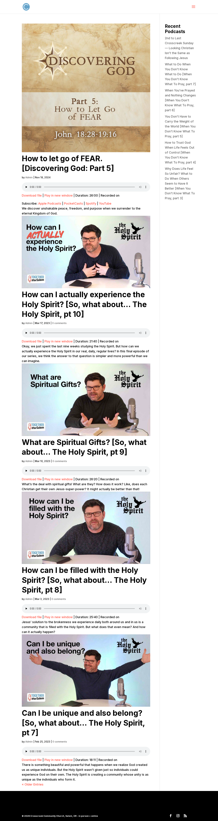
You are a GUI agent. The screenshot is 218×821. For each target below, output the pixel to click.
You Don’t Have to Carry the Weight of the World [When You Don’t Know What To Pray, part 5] (180, 126)
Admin (29, 177)
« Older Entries (32, 784)
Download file (32, 195)
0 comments (59, 323)
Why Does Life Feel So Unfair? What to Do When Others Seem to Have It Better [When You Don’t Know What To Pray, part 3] (180, 183)
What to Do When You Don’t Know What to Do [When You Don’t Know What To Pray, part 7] (180, 74)
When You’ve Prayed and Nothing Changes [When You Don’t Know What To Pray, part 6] (180, 100)
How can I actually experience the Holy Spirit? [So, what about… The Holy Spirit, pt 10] (84, 304)
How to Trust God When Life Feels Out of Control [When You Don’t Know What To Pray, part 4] (180, 152)
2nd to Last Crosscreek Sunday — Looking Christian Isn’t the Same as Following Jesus (179, 48)
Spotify (91, 203)
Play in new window (58, 195)
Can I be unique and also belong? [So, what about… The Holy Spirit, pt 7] (83, 722)
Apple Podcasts (49, 203)
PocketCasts (73, 203)
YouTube (105, 203)
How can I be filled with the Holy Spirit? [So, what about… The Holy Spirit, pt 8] (84, 580)
